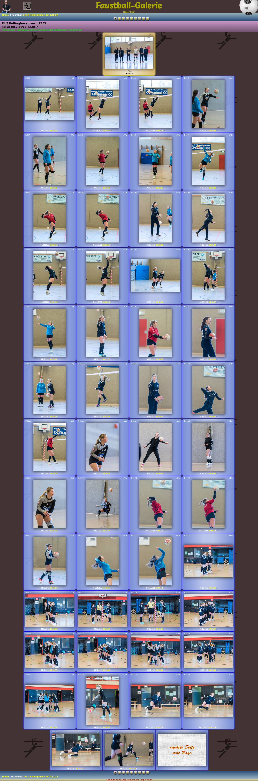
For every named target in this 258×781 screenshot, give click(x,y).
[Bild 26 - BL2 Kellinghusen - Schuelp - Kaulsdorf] (102, 447)
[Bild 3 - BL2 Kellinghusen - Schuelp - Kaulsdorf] (155, 104)
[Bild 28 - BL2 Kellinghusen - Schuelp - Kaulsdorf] (208, 447)
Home (5, 15)
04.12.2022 (45, 131)
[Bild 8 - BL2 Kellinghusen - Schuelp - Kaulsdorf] (208, 161)
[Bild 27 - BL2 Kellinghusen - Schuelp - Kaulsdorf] (155, 447)
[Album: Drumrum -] (129, 53)
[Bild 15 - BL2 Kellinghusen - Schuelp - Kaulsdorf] (155, 275)
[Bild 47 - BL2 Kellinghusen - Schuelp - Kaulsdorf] (155, 701)
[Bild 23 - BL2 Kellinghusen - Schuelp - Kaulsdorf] (155, 390)
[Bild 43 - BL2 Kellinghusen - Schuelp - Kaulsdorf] (155, 651)
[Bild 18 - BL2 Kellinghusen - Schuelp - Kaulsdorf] (102, 333)
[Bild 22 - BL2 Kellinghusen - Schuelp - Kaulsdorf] (102, 390)
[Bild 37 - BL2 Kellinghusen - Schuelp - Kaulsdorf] (49, 610)
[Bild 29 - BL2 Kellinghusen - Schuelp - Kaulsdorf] (49, 504)
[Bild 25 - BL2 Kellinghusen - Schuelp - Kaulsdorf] (49, 447)
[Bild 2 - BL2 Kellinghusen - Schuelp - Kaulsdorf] (102, 104)
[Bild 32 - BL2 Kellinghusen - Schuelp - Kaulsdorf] (208, 504)
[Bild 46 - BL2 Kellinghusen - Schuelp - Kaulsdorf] (102, 701)
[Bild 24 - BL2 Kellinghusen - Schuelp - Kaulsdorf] (208, 390)
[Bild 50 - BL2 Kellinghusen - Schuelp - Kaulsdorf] (129, 750)
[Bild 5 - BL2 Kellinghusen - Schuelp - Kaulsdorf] (49, 161)
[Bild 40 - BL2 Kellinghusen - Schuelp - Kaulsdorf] (208, 610)
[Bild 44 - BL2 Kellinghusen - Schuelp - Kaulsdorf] (208, 651)
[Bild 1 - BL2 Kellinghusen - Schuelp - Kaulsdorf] (49, 104)
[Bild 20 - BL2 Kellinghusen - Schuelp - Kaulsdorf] (208, 333)
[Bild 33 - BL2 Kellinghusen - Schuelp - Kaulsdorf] (49, 561)
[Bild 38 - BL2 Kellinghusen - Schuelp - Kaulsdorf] (102, 610)
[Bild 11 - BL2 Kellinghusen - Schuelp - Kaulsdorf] (155, 218)
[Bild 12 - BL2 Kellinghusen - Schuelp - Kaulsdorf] (208, 218)
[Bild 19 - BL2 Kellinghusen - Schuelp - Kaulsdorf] (155, 333)
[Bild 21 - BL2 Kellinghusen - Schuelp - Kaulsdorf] (49, 390)
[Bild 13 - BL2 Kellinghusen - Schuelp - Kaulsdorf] (49, 275)
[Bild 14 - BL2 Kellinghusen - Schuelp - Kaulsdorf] (102, 275)
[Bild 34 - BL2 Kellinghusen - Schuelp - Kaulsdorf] (102, 561)
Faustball (17, 15)
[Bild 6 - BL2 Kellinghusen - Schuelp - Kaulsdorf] (102, 161)
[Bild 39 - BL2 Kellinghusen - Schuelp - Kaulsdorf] (155, 610)
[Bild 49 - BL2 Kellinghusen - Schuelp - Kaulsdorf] (76, 750)
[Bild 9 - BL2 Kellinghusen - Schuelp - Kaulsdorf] (49, 218)
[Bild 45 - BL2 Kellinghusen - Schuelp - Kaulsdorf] (49, 701)
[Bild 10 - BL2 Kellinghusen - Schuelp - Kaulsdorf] (102, 218)
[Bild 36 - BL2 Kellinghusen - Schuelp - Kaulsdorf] (208, 561)
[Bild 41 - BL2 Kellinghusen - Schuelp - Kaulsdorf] (49, 651)
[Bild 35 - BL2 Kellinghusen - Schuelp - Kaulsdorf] (155, 561)
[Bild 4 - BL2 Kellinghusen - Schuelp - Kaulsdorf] (208, 104)
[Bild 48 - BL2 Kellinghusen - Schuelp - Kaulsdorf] (208, 701)
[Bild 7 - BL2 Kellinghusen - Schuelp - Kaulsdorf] (155, 161)
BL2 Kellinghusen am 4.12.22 (41, 15)
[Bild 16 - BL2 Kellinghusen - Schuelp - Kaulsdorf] (208, 275)
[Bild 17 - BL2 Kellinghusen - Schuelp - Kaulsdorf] (49, 333)
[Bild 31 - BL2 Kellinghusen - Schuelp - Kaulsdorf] (155, 504)
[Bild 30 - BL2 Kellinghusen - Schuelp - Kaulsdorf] (102, 504)
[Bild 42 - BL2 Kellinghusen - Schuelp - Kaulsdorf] (102, 651)
